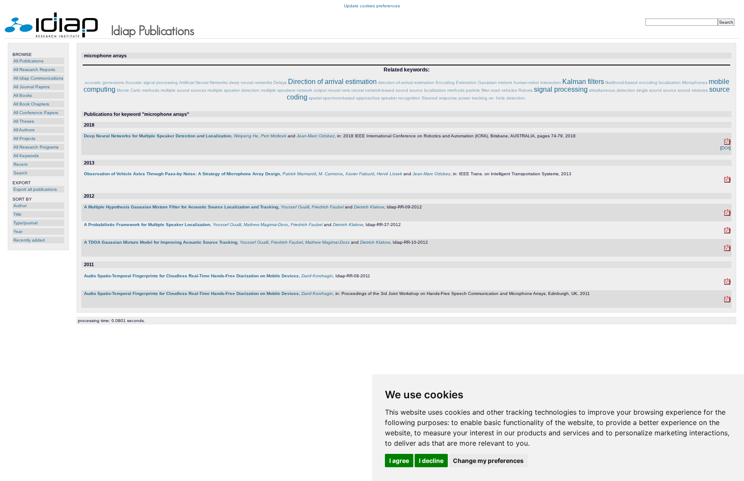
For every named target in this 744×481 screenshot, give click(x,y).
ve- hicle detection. (507, 98)
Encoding (445, 82)
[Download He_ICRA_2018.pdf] (727, 143)
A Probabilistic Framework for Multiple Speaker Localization (147, 224)
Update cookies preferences (372, 5)
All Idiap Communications (38, 78)
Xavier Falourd (359, 173)
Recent (20, 164)
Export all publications (35, 189)
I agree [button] (399, 460)
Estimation (466, 82)
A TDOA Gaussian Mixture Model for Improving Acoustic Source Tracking (160, 242)
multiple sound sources (183, 90)
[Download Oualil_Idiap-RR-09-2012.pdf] (727, 214)
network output (311, 90)
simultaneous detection (612, 90)
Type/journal (25, 222)
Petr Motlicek (273, 135)
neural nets (339, 90)
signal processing (561, 89)
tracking (479, 98)
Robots (525, 90)
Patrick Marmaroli (299, 173)
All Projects (24, 138)
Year (17, 231)
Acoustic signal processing (151, 82)
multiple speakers (278, 90)
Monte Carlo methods (138, 90)
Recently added (29, 240)
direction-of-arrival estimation (406, 82)
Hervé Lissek (389, 173)
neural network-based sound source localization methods (408, 90)
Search (20, 173)
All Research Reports (34, 69)
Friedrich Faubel (328, 207)
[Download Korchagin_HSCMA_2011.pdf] (727, 300)
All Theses (23, 121)
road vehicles (504, 90)
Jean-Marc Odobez (316, 135)
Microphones (694, 82)
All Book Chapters (31, 104)
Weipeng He (246, 135)
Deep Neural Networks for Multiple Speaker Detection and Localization (157, 135)
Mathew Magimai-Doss (266, 224)
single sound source (656, 90)
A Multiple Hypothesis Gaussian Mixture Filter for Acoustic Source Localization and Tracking (181, 207)
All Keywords (26, 155)
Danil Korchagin (317, 275)
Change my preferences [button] (488, 460)
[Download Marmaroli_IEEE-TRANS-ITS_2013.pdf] (727, 181)
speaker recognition (400, 98)
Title (17, 214)
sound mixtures (693, 90)
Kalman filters (583, 81)
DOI (725, 148)
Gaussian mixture (495, 82)
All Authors (23, 129)
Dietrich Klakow (369, 207)
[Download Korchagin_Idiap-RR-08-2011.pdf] (727, 283)
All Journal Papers (31, 86)
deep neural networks (250, 82)
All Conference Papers (35, 112)
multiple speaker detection (234, 90)
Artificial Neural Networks (203, 82)
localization (670, 82)
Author (20, 205)
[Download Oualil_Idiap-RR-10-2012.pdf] (727, 249)
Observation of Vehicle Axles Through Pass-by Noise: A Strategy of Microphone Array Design (182, 173)
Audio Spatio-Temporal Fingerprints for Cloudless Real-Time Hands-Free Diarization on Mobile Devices (191, 275)
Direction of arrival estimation (332, 81)
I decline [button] (431, 460)
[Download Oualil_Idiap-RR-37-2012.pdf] (727, 232)
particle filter (478, 90)
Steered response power (446, 98)
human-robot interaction (537, 82)
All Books (22, 95)
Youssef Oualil (295, 207)
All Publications (28, 61)
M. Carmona (331, 173)
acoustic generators (104, 82)
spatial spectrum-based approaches (344, 98)
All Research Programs (36, 147)
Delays (280, 82)
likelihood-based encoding (631, 82)
